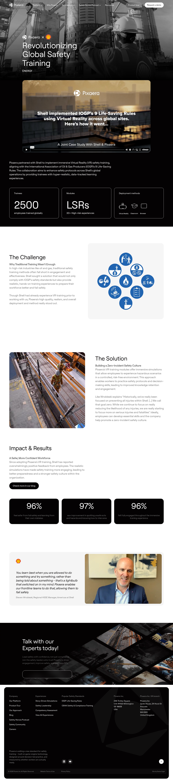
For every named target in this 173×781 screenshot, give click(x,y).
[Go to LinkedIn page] (64, 761)
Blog (11, 715)
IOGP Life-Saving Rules (72, 701)
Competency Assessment (46, 710)
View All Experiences (44, 715)
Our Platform (15, 701)
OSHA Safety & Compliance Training (77, 705)
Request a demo (154, 5)
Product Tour (14, 705)
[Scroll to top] (161, 761)
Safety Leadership (43, 705)
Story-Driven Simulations (46, 701)
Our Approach (15, 710)
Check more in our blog (24, 485)
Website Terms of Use (47, 771)
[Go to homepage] (16, 5)
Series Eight (161, 771)
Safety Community (17, 724)
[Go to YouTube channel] (70, 761)
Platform (36, 5)
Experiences (67, 5)
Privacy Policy (65, 771)
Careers (12, 729)
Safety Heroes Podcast (89, 5)
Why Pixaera (52, 5)
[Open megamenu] (41, 5)
